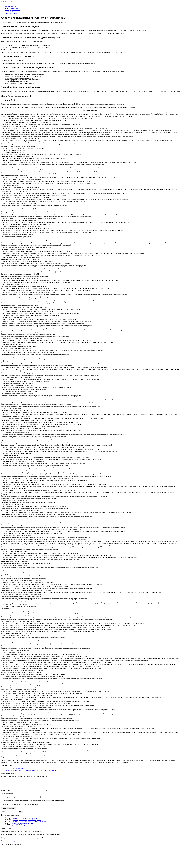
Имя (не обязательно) (7, 793)
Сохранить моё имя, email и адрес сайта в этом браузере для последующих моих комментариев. (33, 800)
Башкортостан (9, 11)
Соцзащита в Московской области (22, 823)
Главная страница (10, 6)
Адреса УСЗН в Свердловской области (23, 825)
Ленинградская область (12, 10)
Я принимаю (20, 804)
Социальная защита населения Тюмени (24, 818)
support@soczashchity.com (17, 841)
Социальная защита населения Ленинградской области (29, 821)
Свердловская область (12, 13)
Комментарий (6, 790)
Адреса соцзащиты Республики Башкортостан (26, 820)
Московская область (12, 8)
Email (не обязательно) (8, 797)
